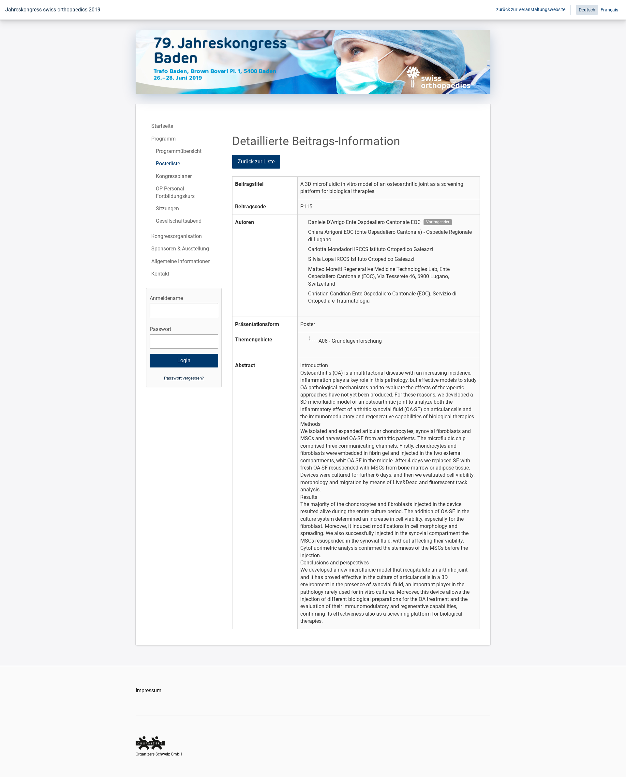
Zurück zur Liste (256, 161)
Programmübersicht (178, 151)
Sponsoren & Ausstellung (180, 249)
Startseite (162, 126)
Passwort (160, 329)
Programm (163, 139)
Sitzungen (167, 208)
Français (609, 9)
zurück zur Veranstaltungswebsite (530, 9)
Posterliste (168, 163)
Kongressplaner (174, 176)
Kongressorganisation (176, 236)
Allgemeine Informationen (181, 261)
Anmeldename (166, 298)
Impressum (148, 690)
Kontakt (160, 274)
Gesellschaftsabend (178, 221)
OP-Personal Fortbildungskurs (175, 192)
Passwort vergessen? (184, 378)
